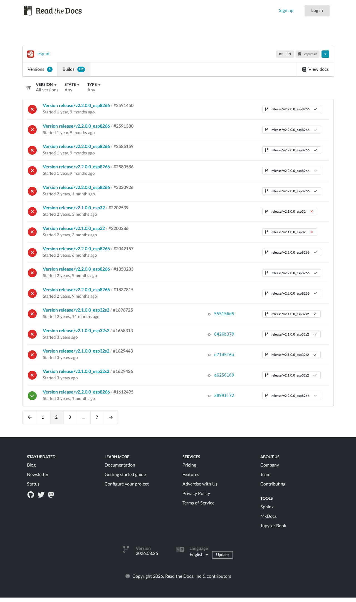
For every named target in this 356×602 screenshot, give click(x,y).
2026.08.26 (147, 553)
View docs (318, 69)
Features (190, 474)
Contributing (272, 484)
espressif (310, 54)
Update (222, 555)
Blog (31, 465)
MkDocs (268, 516)
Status (33, 484)
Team (265, 474)
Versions (39, 69)
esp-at (44, 54)
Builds (73, 69)
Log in (317, 10)
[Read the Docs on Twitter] (41, 494)
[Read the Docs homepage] (58, 10)
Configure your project (127, 484)
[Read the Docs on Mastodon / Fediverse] (51, 494)
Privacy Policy (196, 493)
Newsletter (37, 474)
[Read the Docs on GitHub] (31, 494)
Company (269, 465)
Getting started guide (125, 474)
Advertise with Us (199, 484)
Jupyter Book (273, 526)
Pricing (189, 465)
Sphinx (267, 507)
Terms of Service (198, 503)
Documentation (120, 465)
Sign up (286, 10)
